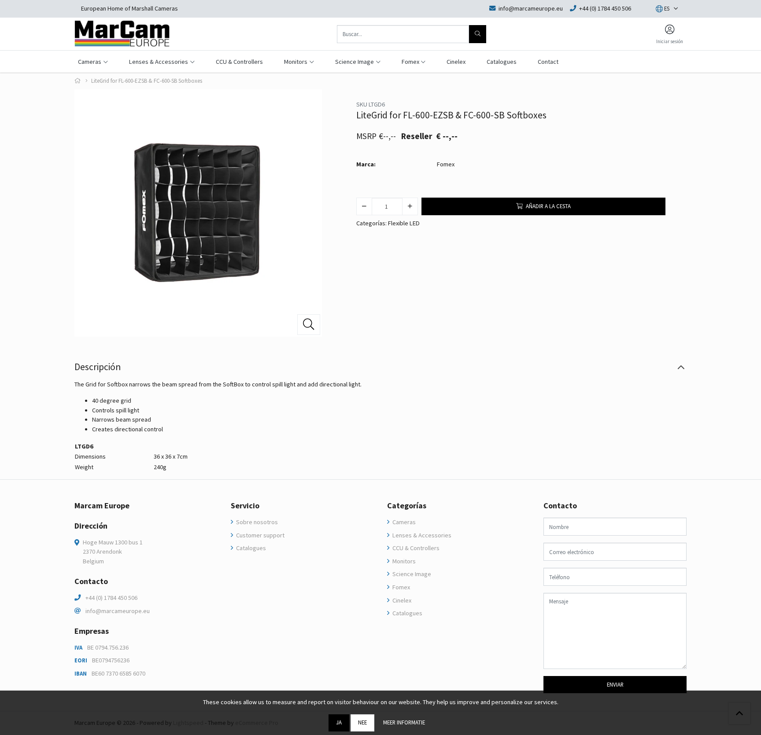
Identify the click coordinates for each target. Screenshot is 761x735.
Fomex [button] (410, 62)
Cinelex (456, 62)
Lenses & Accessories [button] (158, 62)
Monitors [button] (295, 62)
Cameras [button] (89, 62)
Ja (339, 722)
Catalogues (502, 62)
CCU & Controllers (239, 62)
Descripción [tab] (97, 367)
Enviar (615, 684)
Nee (362, 722)
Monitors (403, 561)
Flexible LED (404, 223)
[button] (662, 9)
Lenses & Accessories (421, 535)
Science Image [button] (354, 62)
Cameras (403, 522)
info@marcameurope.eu (117, 611)
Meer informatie (404, 722)
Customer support (259, 535)
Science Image (411, 574)
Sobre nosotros (256, 522)
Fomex (445, 164)
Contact (548, 62)
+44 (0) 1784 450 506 (111, 598)
